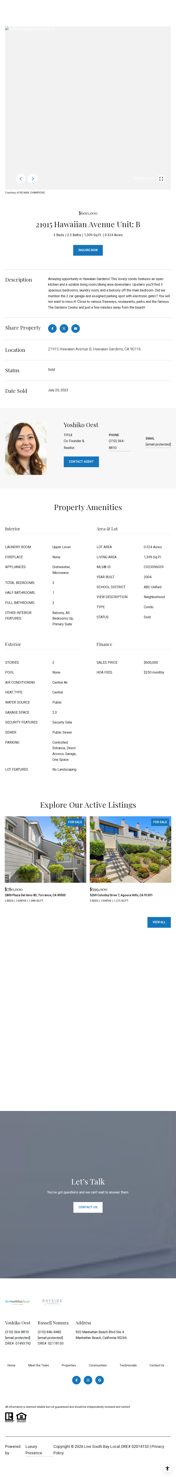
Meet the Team (38, 1365)
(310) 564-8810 (117, 444)
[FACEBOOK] (76, 1380)
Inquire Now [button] (88, 250)
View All (159, 922)
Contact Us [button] (88, 1207)
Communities (98, 1365)
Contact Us (157, 1365)
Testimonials (128, 1365)
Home (11, 1365)
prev (21, 178)
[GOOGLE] (99, 1380)
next (32, 178)
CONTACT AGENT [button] (81, 461)
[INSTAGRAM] (88, 1380)
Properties (69, 1365)
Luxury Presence (34, 1450)
